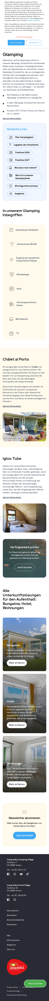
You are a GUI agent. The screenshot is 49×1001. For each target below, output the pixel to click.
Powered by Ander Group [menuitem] (17, 995)
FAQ (8, 935)
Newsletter (12, 924)
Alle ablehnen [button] (34, 43)
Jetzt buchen (35, 983)
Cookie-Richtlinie (33, 20)
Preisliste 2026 (22, 152)
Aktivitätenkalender (15, 920)
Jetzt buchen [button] (24, 567)
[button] (5, 438)
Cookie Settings (13, 991)
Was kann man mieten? (25, 167)
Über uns (11, 949)
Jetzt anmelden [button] (24, 835)
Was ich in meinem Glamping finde (24, 177)
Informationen (13, 940)
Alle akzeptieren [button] (16, 43)
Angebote (19, 193)
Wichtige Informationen (26, 186)
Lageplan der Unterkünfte (26, 145)
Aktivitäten (12, 915)
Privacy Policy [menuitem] (12, 987)
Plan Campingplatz (24, 137)
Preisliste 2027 (22, 160)
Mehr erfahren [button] (12, 119)
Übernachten (13, 910)
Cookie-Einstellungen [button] (24, 37)
